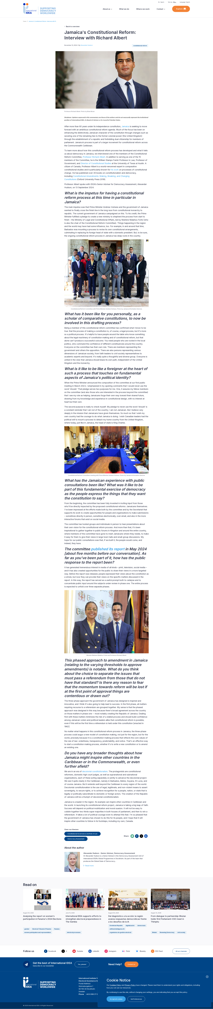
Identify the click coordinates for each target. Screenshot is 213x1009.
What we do (124, 9)
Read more (89, 866)
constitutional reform (140, 45)
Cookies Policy (115, 985)
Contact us (131, 964)
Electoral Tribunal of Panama (41, 929)
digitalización (130, 925)
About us (106, 9)
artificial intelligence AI (117, 929)
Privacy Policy (130, 985)
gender (26, 929)
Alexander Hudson (87, 45)
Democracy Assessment (76, 839)
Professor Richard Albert (94, 157)
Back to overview (73, 26)
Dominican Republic (116, 925)
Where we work (143, 9)
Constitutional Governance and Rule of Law (82, 834)
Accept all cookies (116, 999)
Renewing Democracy (167, 932)
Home (24, 21)
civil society (181, 932)
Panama (56, 929)
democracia (141, 925)
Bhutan (154, 932)
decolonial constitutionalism (95, 771)
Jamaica (125, 126)
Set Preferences (136, 999)
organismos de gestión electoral (120, 932)
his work (115, 170)
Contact (160, 9)
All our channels (181, 951)
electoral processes (73, 932)
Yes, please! (82, 964)
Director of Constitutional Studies (96, 163)
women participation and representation (37, 932)
